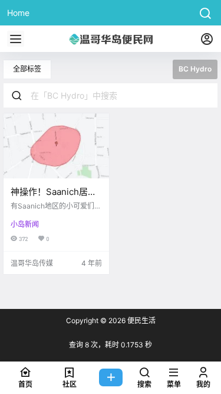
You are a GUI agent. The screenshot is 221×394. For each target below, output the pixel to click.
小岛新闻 (25, 224)
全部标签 (27, 68)
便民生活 (141, 320)
